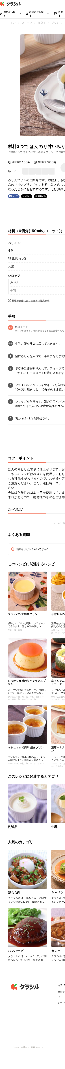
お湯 (11, 266)
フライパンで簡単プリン (23, 613)
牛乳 (11, 251)
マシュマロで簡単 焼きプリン (26, 747)
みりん (12, 243)
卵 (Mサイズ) (17, 258)
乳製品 (12, 827)
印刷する (42, 196)
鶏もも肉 (14, 892)
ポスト (28, 196)
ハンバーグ (15, 951)
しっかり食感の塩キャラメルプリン (27, 682)
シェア (15, 196)
